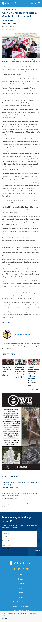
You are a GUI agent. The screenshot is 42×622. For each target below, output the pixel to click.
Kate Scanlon (5, 498)
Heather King (18, 376)
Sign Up (37, 551)
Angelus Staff (5, 374)
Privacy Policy (26, 613)
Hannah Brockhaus (33, 382)
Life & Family (6, 9)
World (14, 9)
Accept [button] (4, 618)
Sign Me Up (5, 548)
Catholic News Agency (9, 23)
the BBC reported (18, 161)
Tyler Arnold (31, 381)
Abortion (4, 326)
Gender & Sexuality (15, 326)
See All (35, 389)
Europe (8, 326)
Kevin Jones (5, 487)
